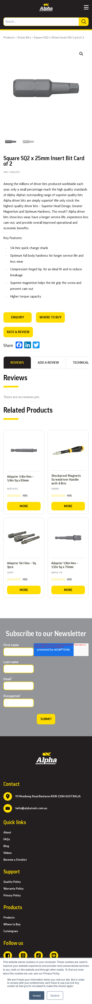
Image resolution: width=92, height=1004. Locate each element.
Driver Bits (24, 37)
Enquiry (17, 317)
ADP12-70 (61, 576)
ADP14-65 (17, 492)
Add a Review (48, 362)
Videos (7, 853)
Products (9, 37)
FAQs (6, 839)
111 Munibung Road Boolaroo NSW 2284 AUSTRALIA (48, 796)
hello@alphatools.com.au (31, 808)
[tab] (17, 362)
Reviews (17, 362)
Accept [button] (37, 995)
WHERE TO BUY (50, 317)
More (24, 506)
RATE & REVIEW (18, 332)
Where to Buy (12, 924)
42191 (17, 576)
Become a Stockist (15, 859)
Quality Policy (12, 881)
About (7, 832)
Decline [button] (54, 995)
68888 (61, 492)
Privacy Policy (12, 895)
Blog (6, 846)
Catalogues (10, 931)
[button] (81, 54)
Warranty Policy (13, 888)
